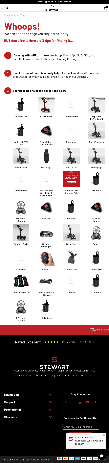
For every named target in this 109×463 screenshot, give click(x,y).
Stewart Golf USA (21, 459)
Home (7, 15)
